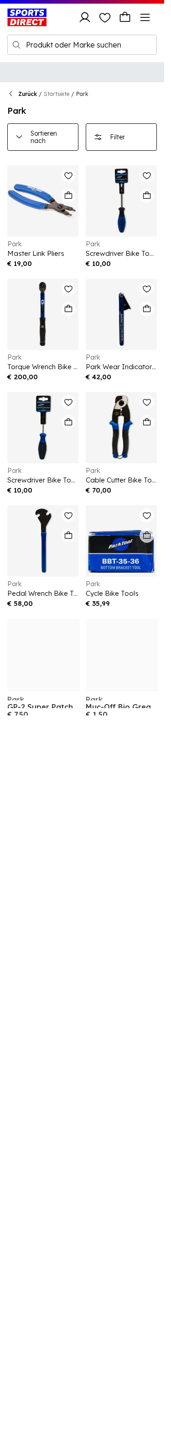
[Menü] (145, 17)
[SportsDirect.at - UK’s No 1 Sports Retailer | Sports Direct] (27, 17)
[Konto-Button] (85, 17)
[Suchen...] (16, 45)
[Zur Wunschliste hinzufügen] (68, 175)
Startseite (56, 93)
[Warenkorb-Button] (125, 17)
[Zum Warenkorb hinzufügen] (68, 196)
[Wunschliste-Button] (105, 17)
